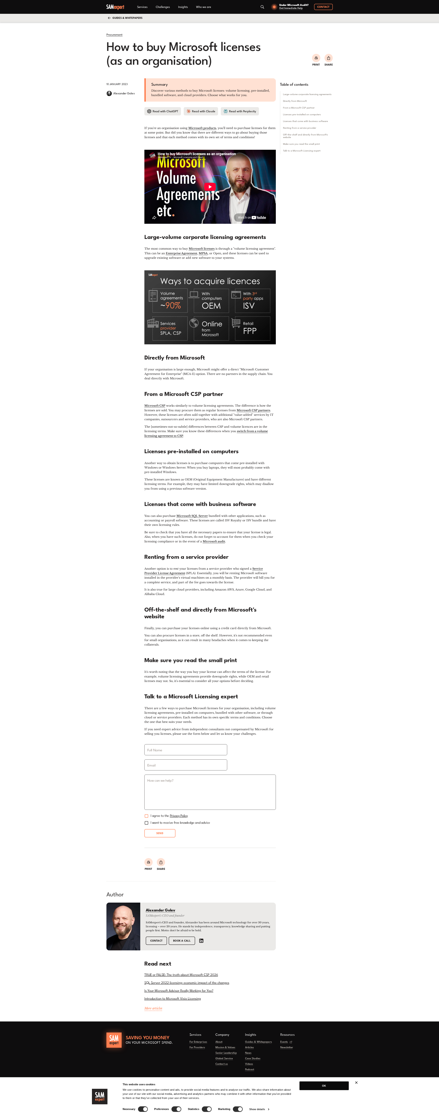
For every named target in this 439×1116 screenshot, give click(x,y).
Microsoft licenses (202, 248)
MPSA (203, 253)
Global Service (224, 1058)
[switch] (176, 1109)
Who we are (203, 7)
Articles (249, 1047)
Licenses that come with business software (305, 121)
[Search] (262, 7)
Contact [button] (323, 7)
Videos (249, 1064)
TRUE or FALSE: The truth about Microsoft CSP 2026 (181, 975)
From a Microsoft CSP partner (299, 108)
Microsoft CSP (154, 405)
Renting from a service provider (299, 128)
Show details (257, 1109)
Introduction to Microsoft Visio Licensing (172, 998)
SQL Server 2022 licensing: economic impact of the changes (186, 983)
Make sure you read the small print (301, 144)
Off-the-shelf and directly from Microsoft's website (305, 136)
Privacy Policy (179, 816)
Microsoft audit (214, 541)
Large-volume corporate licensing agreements (307, 94)
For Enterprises (198, 1042)
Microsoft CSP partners (253, 410)
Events (284, 1042)
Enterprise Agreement (181, 253)
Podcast (249, 1069)
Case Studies (252, 1058)
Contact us (221, 1064)
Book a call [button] (182, 941)
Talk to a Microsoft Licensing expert (301, 151)
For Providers (197, 1047)
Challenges (163, 7)
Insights (183, 7)
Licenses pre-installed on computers (302, 114)
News (248, 1053)
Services (142, 7)
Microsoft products (202, 128)
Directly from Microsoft (295, 101)
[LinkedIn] (201, 941)
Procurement (114, 34)
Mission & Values (225, 1047)
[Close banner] (356, 1082)
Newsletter (286, 1047)
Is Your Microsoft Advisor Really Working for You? (178, 990)
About (219, 1042)
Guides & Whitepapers (258, 1042)
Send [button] (159, 833)
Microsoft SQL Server (192, 516)
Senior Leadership (226, 1053)
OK (324, 1085)
